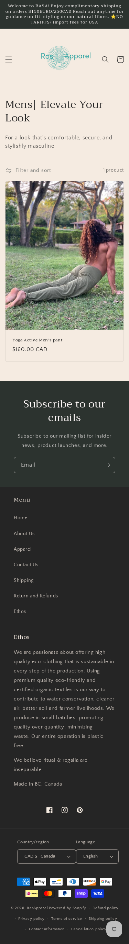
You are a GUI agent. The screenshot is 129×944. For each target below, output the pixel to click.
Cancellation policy (89, 929)
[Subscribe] (107, 465)
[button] (8, 59)
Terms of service (66, 919)
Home (20, 518)
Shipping (24, 580)
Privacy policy (31, 919)
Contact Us (26, 565)
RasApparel (37, 908)
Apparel (22, 549)
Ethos (20, 611)
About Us (24, 534)
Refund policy (105, 908)
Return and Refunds (36, 596)
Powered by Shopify (67, 908)
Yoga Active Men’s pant (37, 340)
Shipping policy (103, 919)
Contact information (47, 929)
